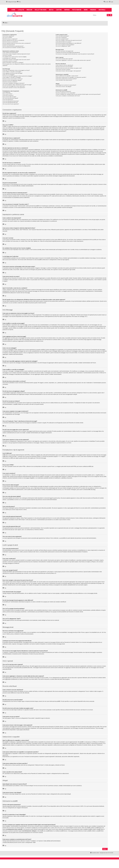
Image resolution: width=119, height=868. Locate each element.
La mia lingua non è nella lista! (9, 58)
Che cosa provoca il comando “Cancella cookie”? (14, 47)
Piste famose (76, 10)
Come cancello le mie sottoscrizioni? (64, 80)
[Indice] (15, 15)
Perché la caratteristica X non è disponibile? (65, 92)
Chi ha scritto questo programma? (63, 91)
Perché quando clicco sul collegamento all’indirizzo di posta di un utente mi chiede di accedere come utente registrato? (27, 64)
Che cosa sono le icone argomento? (11, 104)
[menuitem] (19, 2)
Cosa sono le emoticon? (8, 95)
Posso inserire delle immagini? (9, 96)
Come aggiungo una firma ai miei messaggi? (12, 73)
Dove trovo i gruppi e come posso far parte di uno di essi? (69, 40)
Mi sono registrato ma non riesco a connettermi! (13, 40)
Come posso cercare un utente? (63, 69)
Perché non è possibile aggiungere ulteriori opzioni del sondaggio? (17, 76)
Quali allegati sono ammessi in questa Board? (66, 85)
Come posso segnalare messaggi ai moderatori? (13, 83)
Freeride (93, 10)
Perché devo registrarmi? (8, 36)
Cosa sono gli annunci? (8, 99)
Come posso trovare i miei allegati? (63, 86)
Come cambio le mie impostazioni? (10, 52)
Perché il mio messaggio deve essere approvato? (14, 86)
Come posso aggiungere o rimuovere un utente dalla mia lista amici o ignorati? (73, 60)
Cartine (59, 10)
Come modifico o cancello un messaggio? (12, 71)
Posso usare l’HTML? (7, 93)
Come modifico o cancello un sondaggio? (12, 77)
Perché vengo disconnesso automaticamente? (13, 46)
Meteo (51, 10)
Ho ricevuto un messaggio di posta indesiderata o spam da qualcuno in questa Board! (75, 54)
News (85, 10)
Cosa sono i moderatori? (61, 37)
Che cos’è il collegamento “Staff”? (63, 46)
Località (21, 10)
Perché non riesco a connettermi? (10, 41)
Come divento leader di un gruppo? (63, 41)
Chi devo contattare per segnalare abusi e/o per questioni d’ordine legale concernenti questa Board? (78, 94)
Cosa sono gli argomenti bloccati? (10, 102)
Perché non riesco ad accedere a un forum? (12, 78)
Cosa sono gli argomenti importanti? (11, 101)
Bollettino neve (40, 10)
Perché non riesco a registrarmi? (10, 39)
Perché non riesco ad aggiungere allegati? (12, 80)
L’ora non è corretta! (7, 55)
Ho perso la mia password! (9, 44)
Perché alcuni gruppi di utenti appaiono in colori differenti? (68, 43)
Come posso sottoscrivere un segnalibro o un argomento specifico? (71, 77)
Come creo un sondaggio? (9, 74)
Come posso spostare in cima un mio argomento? (14, 87)
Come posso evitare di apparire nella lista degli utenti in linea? (16, 54)
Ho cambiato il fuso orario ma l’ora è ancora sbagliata (14, 56)
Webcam (29, 10)
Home (13, 10)
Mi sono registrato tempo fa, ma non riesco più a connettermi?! (17, 43)
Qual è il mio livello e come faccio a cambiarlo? (13, 62)
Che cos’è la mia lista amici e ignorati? (64, 58)
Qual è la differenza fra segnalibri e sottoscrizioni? (67, 75)
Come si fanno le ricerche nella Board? (64, 65)
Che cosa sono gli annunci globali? (10, 98)
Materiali (102, 10)
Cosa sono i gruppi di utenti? (62, 39)
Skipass (67, 10)
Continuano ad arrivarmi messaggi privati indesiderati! (68, 52)
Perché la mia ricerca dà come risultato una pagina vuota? (69, 68)
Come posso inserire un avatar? (10, 61)
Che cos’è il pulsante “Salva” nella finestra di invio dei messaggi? (17, 84)
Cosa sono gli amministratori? (62, 36)
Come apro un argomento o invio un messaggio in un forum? (16, 70)
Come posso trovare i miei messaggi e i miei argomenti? (68, 70)
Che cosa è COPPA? (7, 37)
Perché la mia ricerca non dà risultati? (64, 66)
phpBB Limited (42, 806)
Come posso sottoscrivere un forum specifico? (66, 78)
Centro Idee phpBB (71, 816)
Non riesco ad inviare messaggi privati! (64, 51)
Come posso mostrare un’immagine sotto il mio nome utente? (16, 59)
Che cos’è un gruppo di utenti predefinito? (65, 44)
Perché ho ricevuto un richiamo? (10, 81)
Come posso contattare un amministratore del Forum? (68, 95)
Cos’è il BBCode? (6, 92)
